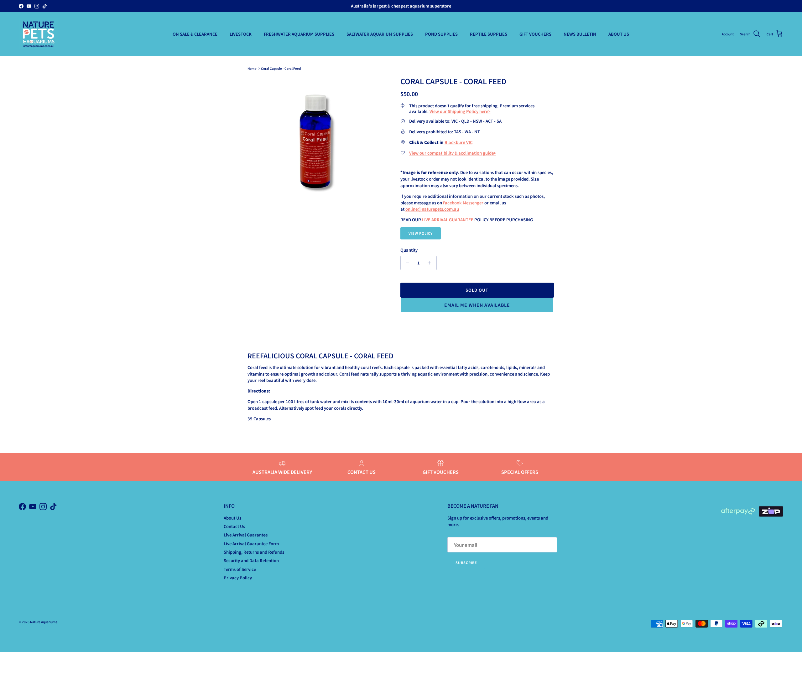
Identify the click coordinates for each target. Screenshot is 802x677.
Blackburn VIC (458, 142)
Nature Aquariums (43, 621)
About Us (232, 518)
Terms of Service (240, 569)
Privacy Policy (238, 578)
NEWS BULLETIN (580, 34)
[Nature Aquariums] (38, 33)
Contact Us (234, 526)
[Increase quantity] (430, 263)
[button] (477, 305)
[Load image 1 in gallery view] (317, 135)
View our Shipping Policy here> (460, 111)
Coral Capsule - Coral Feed (281, 68)
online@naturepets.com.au (432, 209)
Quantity (409, 250)
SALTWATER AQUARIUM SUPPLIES (379, 34)
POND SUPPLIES (441, 34)
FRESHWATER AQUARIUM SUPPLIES (299, 34)
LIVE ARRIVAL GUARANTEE (447, 220)
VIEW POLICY (421, 233)
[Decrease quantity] (406, 263)
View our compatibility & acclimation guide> (452, 153)
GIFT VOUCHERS (535, 34)
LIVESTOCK (241, 34)
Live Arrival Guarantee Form (251, 543)
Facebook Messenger (463, 203)
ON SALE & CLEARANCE (195, 34)
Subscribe (466, 562)
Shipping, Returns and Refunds (254, 552)
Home (252, 68)
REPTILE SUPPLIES (488, 34)
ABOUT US (618, 34)
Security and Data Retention (251, 560)
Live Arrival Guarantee (246, 535)
